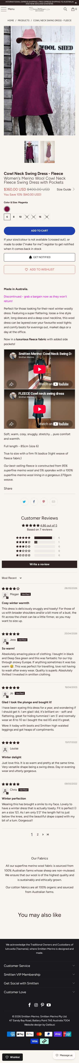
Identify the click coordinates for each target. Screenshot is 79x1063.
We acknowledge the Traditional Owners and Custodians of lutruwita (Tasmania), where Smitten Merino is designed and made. (39, 948)
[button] (23, 538)
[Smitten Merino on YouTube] (49, 1005)
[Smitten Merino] (39, 9)
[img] (10, 588)
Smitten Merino (30, 1016)
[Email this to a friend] (54, 502)
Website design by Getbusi (39, 1024)
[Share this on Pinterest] (44, 502)
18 (47, 216)
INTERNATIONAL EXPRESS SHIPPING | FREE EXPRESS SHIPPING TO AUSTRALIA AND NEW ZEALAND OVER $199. (40, 3)
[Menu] (2, 9)
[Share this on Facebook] (34, 502)
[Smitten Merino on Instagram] (36, 1005)
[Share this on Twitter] (24, 502)
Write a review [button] (39, 564)
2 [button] (38, 834)
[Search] (65, 9)
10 (20, 216)
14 (33, 216)
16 (40, 216)
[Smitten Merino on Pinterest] (42, 1005)
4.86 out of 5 (48, 525)
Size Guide (64, 189)
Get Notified (42, 257)
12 (27, 216)
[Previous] (7, 81)
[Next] (72, 81)
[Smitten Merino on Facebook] (30, 1005)
